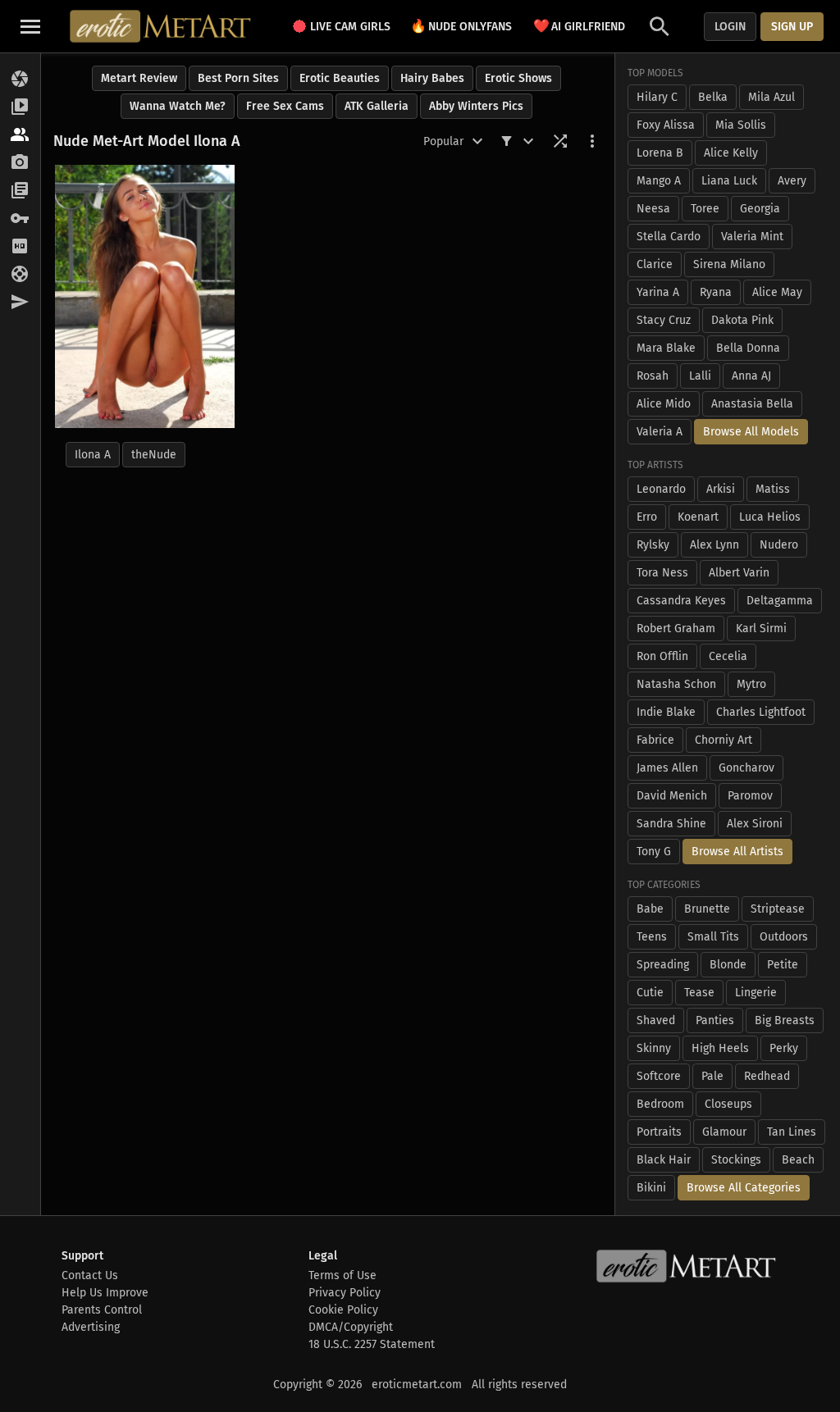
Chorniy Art (723, 740)
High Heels (720, 1048)
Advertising (91, 1327)
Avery (792, 181)
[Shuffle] (560, 141)
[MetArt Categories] (20, 191)
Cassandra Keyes (681, 601)
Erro (647, 517)
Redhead (767, 1076)
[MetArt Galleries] (20, 79)
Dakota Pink (742, 320)
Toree (705, 209)
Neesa (653, 209)
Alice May (777, 292)
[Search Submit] (659, 26)
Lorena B (660, 153)
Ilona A (93, 455)
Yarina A (658, 292)
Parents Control (102, 1310)
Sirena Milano (729, 264)
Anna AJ (751, 376)
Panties (715, 1020)
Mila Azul (771, 97)
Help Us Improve (105, 1293)
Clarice (655, 264)
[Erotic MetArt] (161, 26)
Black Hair (664, 1160)
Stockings (736, 1160)
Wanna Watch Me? (178, 106)
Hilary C (657, 97)
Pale (712, 1076)
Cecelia (728, 656)
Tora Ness (662, 573)
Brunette (707, 909)
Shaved (656, 1020)
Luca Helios (770, 517)
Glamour (724, 1132)
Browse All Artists (737, 852)
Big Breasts (785, 1020)
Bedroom (660, 1104)
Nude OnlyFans (461, 26)
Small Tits (713, 937)
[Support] (20, 275)
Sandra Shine (671, 824)
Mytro (751, 684)
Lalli (700, 376)
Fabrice (655, 740)
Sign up (792, 27)
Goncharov (746, 768)
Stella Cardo (669, 237)
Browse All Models (751, 432)
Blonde (728, 965)
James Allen (667, 768)
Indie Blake (666, 712)
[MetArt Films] (20, 107)
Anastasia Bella (752, 404)
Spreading (663, 965)
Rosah (653, 376)
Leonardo (661, 489)
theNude (153, 455)
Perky (783, 1048)
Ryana (716, 292)
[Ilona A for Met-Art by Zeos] (144, 296)
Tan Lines (791, 1132)
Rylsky (653, 545)
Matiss (773, 489)
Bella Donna (748, 348)
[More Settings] (592, 141)
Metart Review (139, 78)
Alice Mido (664, 404)
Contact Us (90, 1275)
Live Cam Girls (350, 27)
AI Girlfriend (579, 26)
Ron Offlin (662, 656)
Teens (652, 937)
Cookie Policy (343, 1310)
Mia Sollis (740, 125)
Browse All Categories (744, 1188)
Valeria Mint (752, 237)
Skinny (654, 1048)
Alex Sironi (755, 824)
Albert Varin (739, 573)
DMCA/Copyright (350, 1327)
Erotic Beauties (339, 78)
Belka (713, 97)
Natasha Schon (676, 684)
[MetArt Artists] (20, 163)
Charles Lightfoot (761, 712)
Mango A (659, 181)
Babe (650, 909)
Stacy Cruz (664, 320)
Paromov (750, 796)
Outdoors (784, 937)
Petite (782, 965)
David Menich (672, 796)
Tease (699, 993)
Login (730, 27)
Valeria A (659, 432)
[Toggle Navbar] (30, 26)
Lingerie (756, 993)
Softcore (659, 1076)
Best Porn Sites (238, 78)
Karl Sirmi (761, 628)
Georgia (760, 209)
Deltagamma (779, 601)
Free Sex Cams (285, 106)
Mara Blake (666, 348)
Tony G (654, 852)
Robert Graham (676, 628)
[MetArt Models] (20, 135)
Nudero (779, 545)
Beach (798, 1160)
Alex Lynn (714, 545)
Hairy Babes (432, 78)
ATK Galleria (377, 106)
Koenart (698, 517)
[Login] (20, 219)
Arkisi (720, 489)
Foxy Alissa (666, 125)
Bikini (651, 1188)
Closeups (728, 1104)
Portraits (659, 1132)
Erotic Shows (518, 78)
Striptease (778, 909)
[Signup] (20, 247)
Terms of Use (342, 1275)
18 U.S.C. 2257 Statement (371, 1344)
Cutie (650, 993)
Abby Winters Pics (476, 106)
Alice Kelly (731, 153)
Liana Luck (729, 181)
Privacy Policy (344, 1293)
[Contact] (20, 303)
